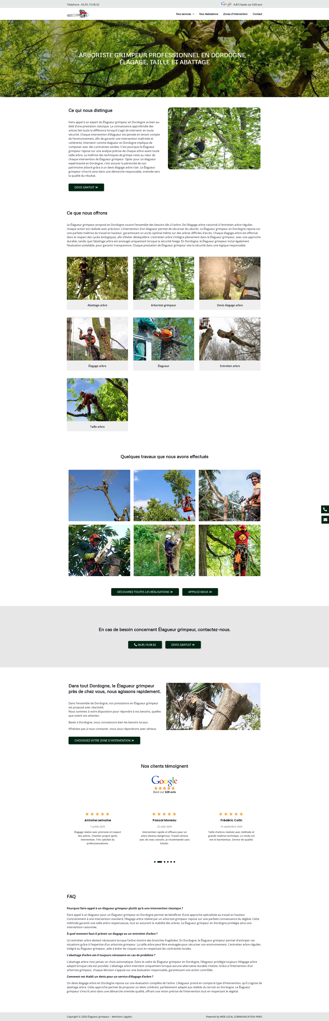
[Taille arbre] (97, 399)
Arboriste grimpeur (163, 305)
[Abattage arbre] (97, 278)
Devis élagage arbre (230, 305)
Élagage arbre (97, 366)
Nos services (183, 13)
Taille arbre (97, 427)
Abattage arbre (97, 305)
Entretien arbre (230, 366)
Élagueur (163, 366)
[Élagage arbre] (97, 339)
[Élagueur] (163, 339)
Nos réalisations (208, 13)
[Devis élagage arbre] (229, 278)
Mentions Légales (122, 1016)
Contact (257, 13)
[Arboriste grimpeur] (163, 278)
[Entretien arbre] (229, 339)
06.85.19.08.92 (90, 4)
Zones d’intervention (235, 13)
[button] (155, 862)
